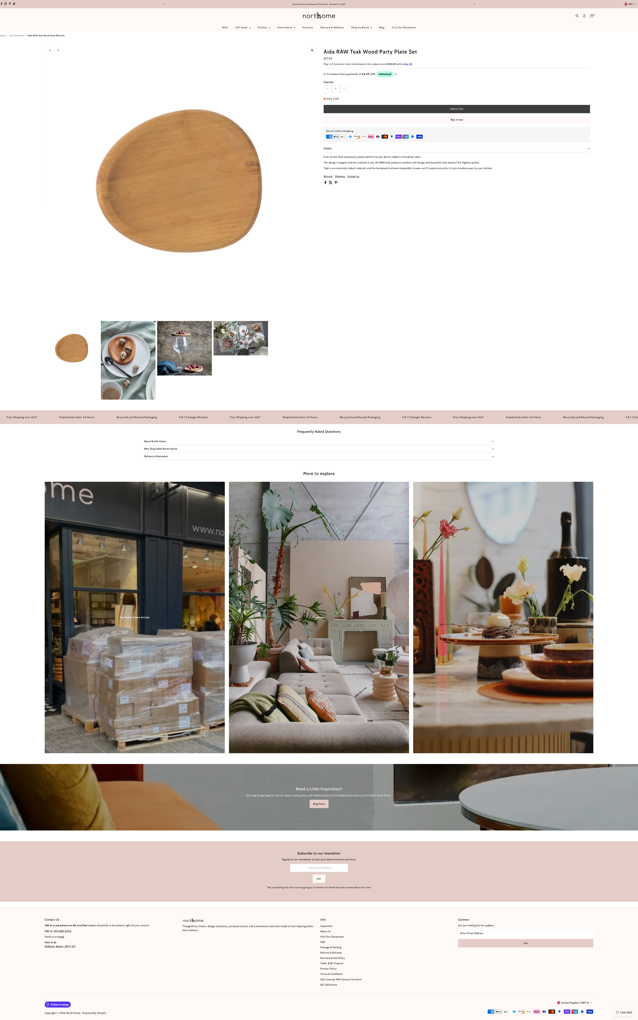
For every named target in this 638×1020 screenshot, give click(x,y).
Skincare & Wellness (332, 27)
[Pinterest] (10, 4)
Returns (328, 176)
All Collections (328, 984)
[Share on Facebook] (325, 183)
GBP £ (631, 4)
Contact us (353, 176)
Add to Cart (456, 108)
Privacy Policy (328, 968)
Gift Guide (241, 27)
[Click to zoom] (312, 50)
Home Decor (285, 27)
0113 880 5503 (62, 931)
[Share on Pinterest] (336, 183)
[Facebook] (1, 4)
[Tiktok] (14, 4)
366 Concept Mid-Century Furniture (341, 979)
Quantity (329, 82)
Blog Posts (319, 803)
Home (3, 35)
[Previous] (164, 4)
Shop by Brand (360, 27)
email (61, 936)
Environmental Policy (332, 957)
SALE (225, 27)
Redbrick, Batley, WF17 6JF (60, 946)
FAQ (322, 942)
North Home (73, 1013)
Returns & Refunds (331, 952)
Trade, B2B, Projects (331, 963)
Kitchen (263, 27)
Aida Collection (16, 35)
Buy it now (457, 119)
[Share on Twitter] (331, 183)
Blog (382, 27)
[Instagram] (5, 4)
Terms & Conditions (331, 973)
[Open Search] (577, 15)
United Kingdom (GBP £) (575, 1002)
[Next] (474, 4)
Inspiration (326, 926)
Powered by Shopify (94, 1013)
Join (319, 878)
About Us (325, 931)
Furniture (308, 27)
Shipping (340, 176)
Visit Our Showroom (404, 27)
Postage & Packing (330, 947)
